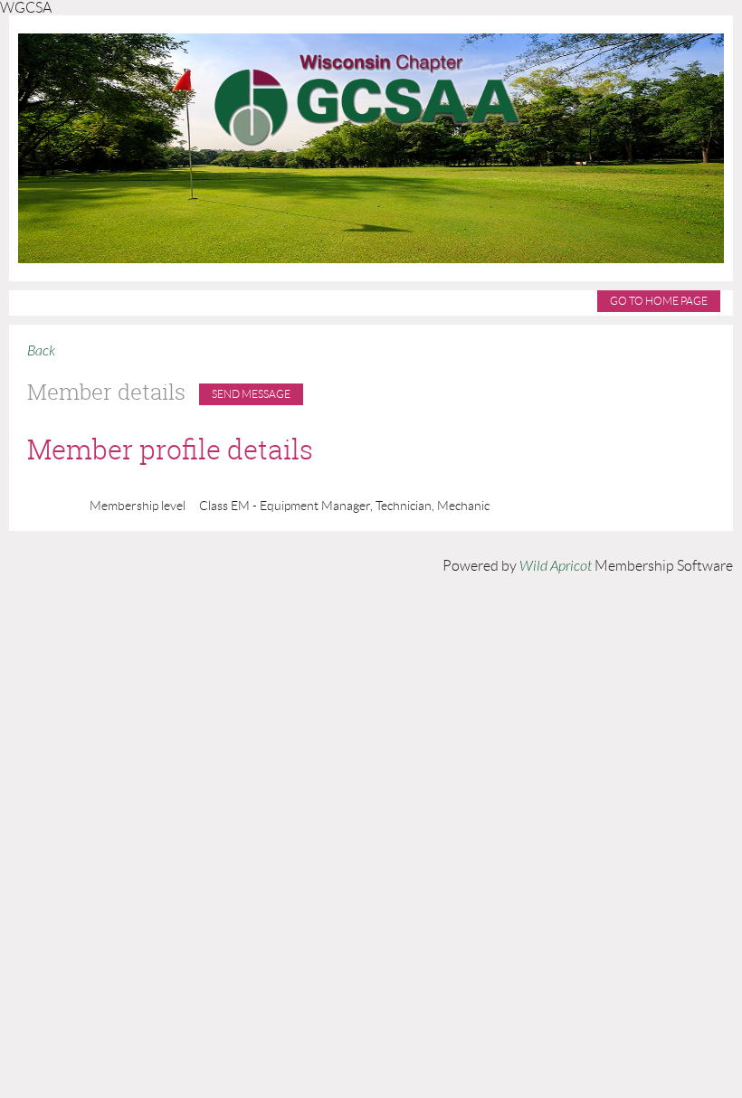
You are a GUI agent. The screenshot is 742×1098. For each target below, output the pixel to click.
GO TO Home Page (659, 301)
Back (41, 351)
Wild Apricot (555, 566)
